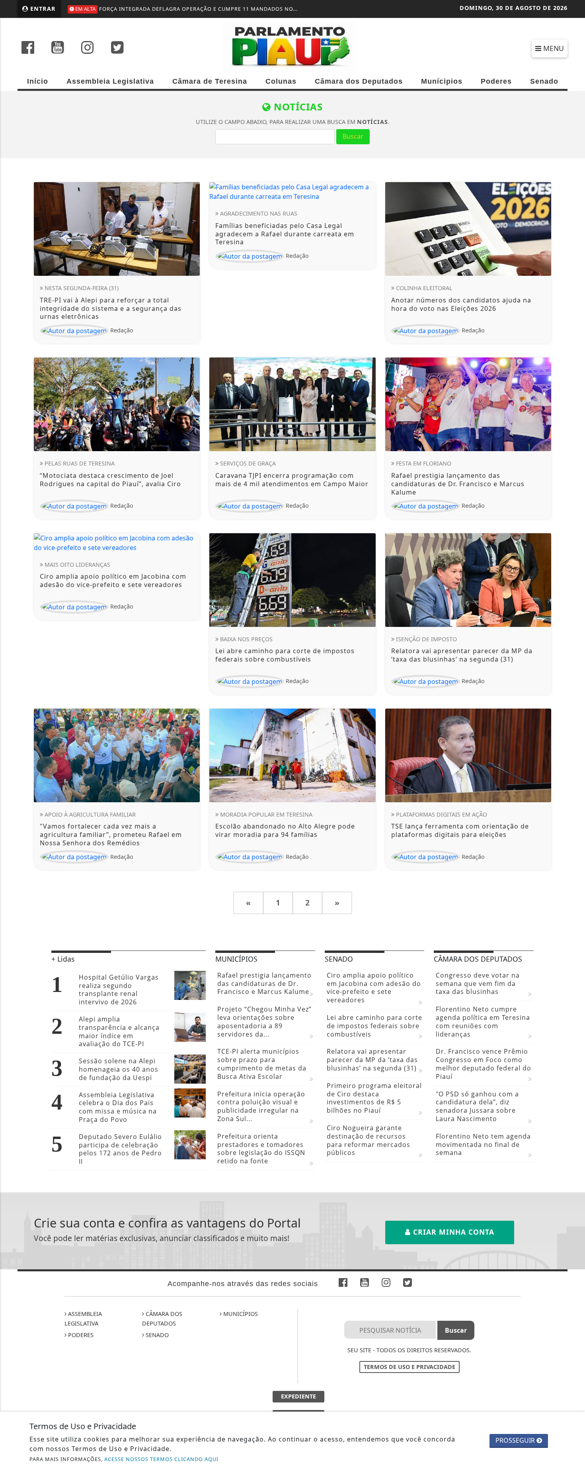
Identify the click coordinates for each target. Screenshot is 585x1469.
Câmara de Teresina (209, 81)
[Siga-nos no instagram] (87, 48)
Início (37, 81)
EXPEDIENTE (298, 1396)
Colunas (280, 81)
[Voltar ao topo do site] (573, 881)
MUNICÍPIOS (240, 1314)
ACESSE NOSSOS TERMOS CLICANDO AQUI (161, 1459)
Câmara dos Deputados (359, 81)
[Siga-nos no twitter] (117, 48)
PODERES (80, 1335)
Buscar (353, 136)
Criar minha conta (452, 1232)
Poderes (496, 81)
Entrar (42, 8)
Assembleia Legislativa (110, 81)
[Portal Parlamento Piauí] (292, 46)
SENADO (156, 1335)
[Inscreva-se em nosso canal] (57, 48)
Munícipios (441, 81)
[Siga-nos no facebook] (28, 48)
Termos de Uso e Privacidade (409, 1367)
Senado (544, 81)
